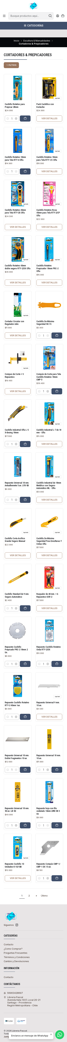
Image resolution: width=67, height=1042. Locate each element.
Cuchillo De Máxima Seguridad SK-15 (45, 322)
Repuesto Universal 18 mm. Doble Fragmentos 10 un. (17, 756)
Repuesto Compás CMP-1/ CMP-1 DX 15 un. (48, 865)
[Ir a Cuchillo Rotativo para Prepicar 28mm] (18, 88)
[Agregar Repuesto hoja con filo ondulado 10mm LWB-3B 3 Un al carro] (56, 825)
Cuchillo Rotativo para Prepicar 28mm (15, 105)
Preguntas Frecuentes (15, 953)
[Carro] (62, 16)
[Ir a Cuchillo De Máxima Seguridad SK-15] (49, 305)
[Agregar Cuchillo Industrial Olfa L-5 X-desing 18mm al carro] (25, 444)
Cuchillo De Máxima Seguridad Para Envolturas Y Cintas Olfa (49, 541)
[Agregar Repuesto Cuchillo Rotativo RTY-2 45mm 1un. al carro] (25, 717)
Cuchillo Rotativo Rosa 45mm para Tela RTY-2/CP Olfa (48, 213)
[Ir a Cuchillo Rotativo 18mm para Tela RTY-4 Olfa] (18, 141)
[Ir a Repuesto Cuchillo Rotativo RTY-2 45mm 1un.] (18, 686)
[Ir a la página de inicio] (33, 5)
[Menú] (4, 16)
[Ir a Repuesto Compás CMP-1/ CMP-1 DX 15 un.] (49, 848)
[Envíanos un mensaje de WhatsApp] (59, 1034)
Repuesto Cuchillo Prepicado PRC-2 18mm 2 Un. (16, 650)
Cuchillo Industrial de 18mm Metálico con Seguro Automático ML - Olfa (48, 486)
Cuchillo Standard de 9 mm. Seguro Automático (17, 595)
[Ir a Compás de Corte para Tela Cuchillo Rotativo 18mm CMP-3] (49, 358)
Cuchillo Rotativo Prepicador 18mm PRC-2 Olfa (47, 268)
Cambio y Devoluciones (16, 961)
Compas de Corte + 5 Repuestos (14, 375)
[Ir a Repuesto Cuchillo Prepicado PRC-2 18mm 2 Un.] (18, 631)
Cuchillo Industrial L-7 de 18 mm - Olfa (48, 431)
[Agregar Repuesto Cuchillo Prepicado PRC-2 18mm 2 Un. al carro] (25, 664)
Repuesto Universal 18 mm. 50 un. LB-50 (17, 809)
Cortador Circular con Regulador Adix (14, 322)
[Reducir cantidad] (7, 118)
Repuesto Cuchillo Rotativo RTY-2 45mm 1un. (17, 703)
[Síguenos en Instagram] (16, 925)
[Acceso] (57, 16)
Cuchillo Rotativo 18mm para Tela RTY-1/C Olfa (47, 158)
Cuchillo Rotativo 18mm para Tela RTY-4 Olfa (15, 158)
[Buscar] (50, 15)
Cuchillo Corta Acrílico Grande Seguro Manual (15, 539)
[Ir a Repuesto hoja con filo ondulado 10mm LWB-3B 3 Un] (49, 792)
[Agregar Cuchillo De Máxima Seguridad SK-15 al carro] (56, 335)
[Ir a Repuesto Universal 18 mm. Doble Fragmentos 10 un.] (18, 739)
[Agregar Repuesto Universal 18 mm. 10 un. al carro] (56, 770)
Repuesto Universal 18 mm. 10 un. (48, 756)
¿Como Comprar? (13, 948)
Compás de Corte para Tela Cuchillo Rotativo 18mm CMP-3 (48, 377)
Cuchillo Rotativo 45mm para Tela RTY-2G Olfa (15, 211)
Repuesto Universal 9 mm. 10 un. (48, 703)
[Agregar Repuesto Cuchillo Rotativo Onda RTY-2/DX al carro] (56, 664)
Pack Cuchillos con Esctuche (45, 105)
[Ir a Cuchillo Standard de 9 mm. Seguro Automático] (18, 578)
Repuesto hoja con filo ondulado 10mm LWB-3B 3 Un (48, 811)
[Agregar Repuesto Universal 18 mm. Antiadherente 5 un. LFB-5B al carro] (25, 500)
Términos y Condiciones (17, 957)
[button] (11, 65)
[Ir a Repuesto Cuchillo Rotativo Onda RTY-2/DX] (49, 631)
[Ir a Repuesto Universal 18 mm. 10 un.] (49, 739)
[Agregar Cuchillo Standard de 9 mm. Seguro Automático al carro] (25, 608)
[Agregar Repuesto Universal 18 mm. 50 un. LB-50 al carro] (25, 825)
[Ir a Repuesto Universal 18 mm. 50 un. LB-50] (18, 792)
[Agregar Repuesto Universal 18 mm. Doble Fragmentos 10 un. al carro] (25, 770)
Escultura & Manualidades (36, 41)
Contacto (8, 944)
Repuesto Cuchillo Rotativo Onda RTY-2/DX (48, 648)
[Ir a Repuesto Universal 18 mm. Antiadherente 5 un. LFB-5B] (18, 466)
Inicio (16, 41)
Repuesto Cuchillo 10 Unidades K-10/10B (14, 865)
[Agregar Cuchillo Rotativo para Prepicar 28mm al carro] (25, 118)
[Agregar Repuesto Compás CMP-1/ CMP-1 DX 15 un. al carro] (56, 878)
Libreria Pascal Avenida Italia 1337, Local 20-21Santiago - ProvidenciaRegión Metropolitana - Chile (23, 1001)
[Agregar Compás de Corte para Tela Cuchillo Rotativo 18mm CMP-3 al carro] (56, 391)
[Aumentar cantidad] (16, 118)
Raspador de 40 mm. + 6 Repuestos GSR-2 (47, 595)
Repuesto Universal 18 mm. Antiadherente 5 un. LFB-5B (17, 484)
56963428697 (15, 993)
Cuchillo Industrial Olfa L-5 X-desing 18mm (17, 431)
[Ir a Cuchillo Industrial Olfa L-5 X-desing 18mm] (18, 414)
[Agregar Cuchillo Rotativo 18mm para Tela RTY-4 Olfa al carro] (25, 171)
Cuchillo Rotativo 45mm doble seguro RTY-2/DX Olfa (17, 267)
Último (44, 895)
